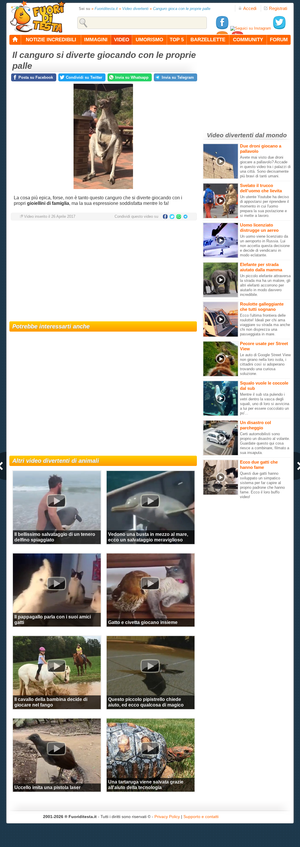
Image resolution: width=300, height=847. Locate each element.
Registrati (278, 8)
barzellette (207, 39)
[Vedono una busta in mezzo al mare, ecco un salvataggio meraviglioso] (150, 500)
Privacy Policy (167, 816)
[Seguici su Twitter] (279, 28)
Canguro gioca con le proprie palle (181, 8)
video (121, 39)
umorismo (149, 39)
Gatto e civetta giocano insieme (143, 622)
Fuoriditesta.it (106, 8)
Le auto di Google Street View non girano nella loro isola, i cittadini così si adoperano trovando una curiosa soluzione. (265, 364)
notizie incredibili (51, 39)
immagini (96, 39)
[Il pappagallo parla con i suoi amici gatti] (56, 583)
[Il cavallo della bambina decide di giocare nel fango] (56, 665)
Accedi (249, 8)
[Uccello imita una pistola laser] (56, 748)
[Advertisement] (103, 272)
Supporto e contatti (201, 816)
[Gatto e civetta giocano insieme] (150, 583)
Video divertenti (135, 8)
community (248, 39)
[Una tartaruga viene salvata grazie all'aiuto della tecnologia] (150, 748)
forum (279, 39)
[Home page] (15, 40)
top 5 (177, 39)
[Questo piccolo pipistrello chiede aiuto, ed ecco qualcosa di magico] (150, 665)
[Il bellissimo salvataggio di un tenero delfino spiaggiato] (56, 500)
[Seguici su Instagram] (250, 28)
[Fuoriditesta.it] (37, 16)
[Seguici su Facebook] (222, 28)
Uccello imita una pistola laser (47, 787)
